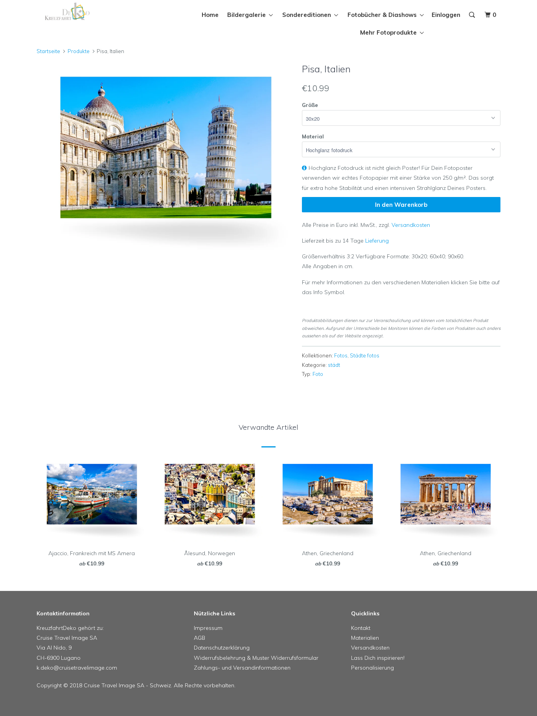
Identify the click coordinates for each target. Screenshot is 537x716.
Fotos (341, 355)
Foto (318, 374)
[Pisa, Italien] (165, 159)
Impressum (208, 627)
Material (313, 136)
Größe (310, 105)
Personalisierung (372, 667)
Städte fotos (364, 355)
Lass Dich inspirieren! (378, 657)
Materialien (365, 637)
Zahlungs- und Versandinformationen (242, 667)
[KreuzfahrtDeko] (77, 11)
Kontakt (360, 627)
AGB (199, 637)
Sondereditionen (308, 14)
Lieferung (377, 240)
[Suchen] (472, 15)
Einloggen (446, 14)
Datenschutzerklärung (222, 647)
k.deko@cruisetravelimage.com (77, 667)
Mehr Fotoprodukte (390, 32)
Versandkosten (411, 224)
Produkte (79, 51)
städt (334, 365)
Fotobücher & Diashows (384, 14)
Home (210, 14)
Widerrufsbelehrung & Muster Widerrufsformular (256, 657)
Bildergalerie (248, 14)
